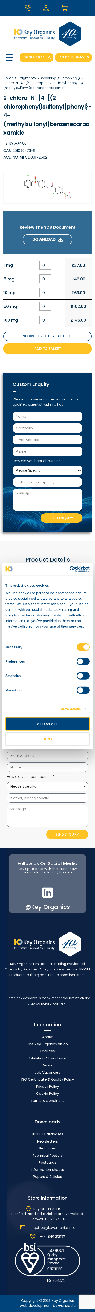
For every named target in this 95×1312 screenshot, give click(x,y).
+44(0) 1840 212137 (29, 8)
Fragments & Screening (37, 78)
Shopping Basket (65, 8)
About (47, 1036)
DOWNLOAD (45, 239)
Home (8, 78)
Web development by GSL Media (48, 1305)
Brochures (47, 1148)
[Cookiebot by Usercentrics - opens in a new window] (69, 569)
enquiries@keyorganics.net (52, 1227)
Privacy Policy (47, 1086)
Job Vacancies (47, 1072)
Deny (47, 739)
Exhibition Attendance (47, 1058)
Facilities (47, 1050)
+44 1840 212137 (52, 1236)
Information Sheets (47, 1169)
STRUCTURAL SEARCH (72, 57)
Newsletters (47, 1141)
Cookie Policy (47, 1093)
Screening (69, 78)
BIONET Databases (47, 1134)
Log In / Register (47, 8)
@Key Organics (47, 907)
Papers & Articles (47, 1176)
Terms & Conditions (48, 1100)
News (47, 1065)
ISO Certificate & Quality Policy (47, 1079)
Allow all (47, 724)
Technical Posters (47, 1155)
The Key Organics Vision (47, 1044)
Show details (70, 709)
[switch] (83, 661)
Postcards (47, 1162)
